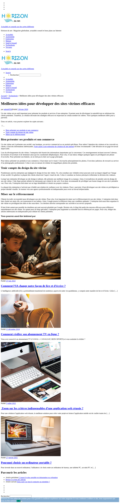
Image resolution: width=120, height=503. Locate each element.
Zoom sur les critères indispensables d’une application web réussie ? (42, 408)
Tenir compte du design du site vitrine (19, 132)
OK (18, 501)
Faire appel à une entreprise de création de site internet (54, 147)
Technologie (13, 96)
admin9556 (8, 109)
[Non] (21, 501)
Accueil (4, 96)
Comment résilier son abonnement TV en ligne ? (30, 334)
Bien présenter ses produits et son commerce (22, 130)
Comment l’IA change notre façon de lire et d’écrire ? (33, 285)
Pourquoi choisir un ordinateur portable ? (26, 462)
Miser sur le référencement (15, 134)
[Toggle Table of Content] (2, 126)
